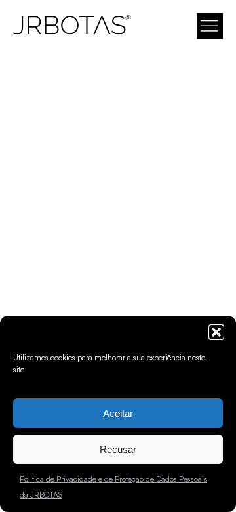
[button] (216, 332)
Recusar (118, 449)
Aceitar (118, 413)
